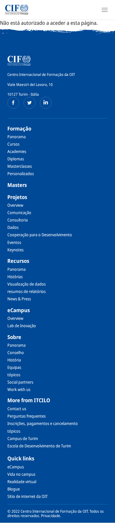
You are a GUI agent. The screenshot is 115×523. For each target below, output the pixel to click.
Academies (16, 151)
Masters (17, 184)
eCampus (18, 310)
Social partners (20, 382)
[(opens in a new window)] (13, 103)
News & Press (19, 299)
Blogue (13, 489)
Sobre (14, 336)
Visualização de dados (26, 284)
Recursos (18, 260)
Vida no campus (21, 474)
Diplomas (15, 159)
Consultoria (17, 220)
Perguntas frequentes (26, 416)
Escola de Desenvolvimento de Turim (39, 446)
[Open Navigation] (104, 9)
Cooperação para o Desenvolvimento (39, 234)
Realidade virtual (21, 481)
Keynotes (15, 249)
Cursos (13, 144)
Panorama (16, 136)
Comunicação (19, 212)
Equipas (14, 367)
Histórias (15, 276)
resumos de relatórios (26, 291)
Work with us (18, 389)
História (14, 360)
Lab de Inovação (21, 325)
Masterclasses (19, 166)
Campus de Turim (22, 438)
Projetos (17, 197)
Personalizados (20, 173)
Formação (19, 128)
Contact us (16, 408)
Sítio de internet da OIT (27, 496)
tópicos (13, 374)
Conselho (15, 352)
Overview (15, 205)
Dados (13, 227)
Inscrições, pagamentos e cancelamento (42, 423)
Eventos (14, 242)
